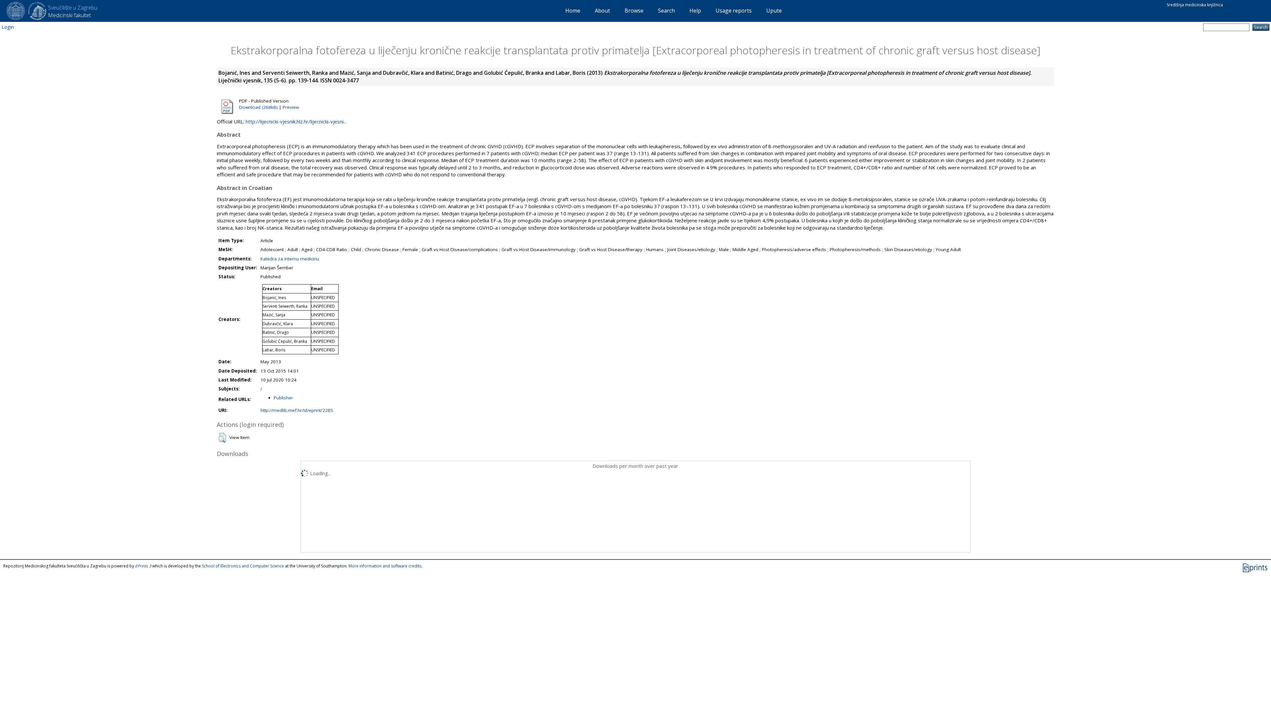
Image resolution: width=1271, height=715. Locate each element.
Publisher (283, 398)
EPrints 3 (143, 566)
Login (8, 26)
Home (572, 10)
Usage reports (734, 10)
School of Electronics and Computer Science (243, 566)
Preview (291, 107)
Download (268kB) (258, 107)
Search (666, 10)
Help (695, 10)
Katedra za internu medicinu (289, 259)
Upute (774, 10)
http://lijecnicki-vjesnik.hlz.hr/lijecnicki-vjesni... (296, 121)
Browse (634, 10)
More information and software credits (385, 566)
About (602, 10)
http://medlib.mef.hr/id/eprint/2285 (296, 410)
